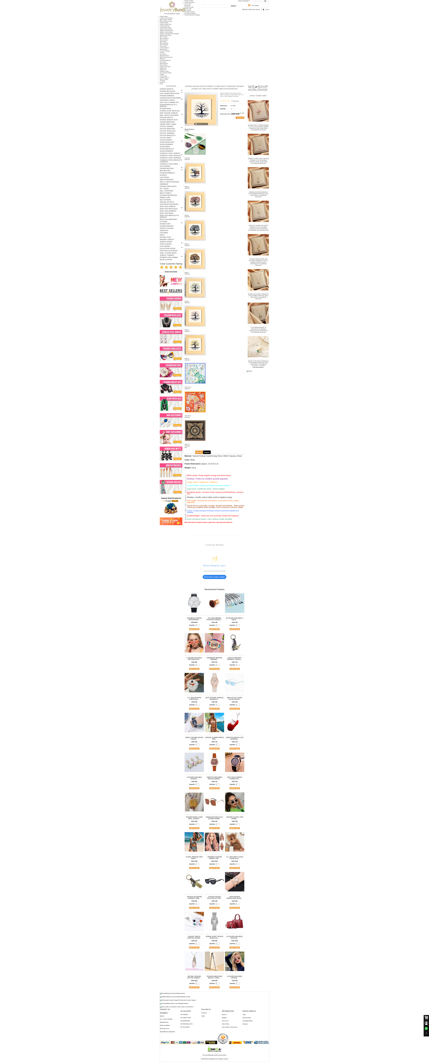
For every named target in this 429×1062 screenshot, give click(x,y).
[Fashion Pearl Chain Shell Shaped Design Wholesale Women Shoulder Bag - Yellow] (194, 803)
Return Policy (225, 1024)
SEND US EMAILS (165, 1025)
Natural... (187, 186)
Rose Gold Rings (166, 213)
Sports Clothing (164, 79)
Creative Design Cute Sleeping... (234, 738)
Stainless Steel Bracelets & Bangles (169, 33)
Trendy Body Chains (165, 27)
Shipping (207, 452)
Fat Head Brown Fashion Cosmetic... (214, 619)
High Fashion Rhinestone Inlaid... (235, 897)
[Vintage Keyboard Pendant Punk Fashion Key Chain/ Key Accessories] (194, 883)
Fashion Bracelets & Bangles (192, 15)
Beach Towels (163, 65)
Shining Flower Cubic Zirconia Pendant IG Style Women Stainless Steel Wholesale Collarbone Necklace (258, 161)
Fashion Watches (164, 47)
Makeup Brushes (164, 55)
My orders (184, 1014)
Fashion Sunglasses (165, 60)
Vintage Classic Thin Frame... (234, 817)
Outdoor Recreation (165, 66)
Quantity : (223, 109)
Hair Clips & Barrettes (190, 13)
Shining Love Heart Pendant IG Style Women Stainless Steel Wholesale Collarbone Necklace (258, 296)
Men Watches (163, 49)
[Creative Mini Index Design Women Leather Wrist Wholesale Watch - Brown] (214, 763)
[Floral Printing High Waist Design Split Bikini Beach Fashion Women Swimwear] (194, 843)
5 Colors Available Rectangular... (194, 658)
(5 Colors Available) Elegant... (234, 937)
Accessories (163, 46)
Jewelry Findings (167, 255)
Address (162, 1016)
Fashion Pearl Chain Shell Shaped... (194, 817)
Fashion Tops (163, 76)
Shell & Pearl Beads (168, 253)
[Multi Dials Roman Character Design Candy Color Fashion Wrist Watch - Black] (234, 763)
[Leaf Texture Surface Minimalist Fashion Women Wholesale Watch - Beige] (214, 683)
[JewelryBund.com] (172, 12)
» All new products (257, 367)
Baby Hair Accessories (166, 21)
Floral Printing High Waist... (194, 857)
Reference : (224, 106)
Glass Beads (165, 246)
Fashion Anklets (164, 22)
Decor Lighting (166, 260)
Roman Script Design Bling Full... (214, 937)
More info (199, 452)
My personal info (187, 1024)
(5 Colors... (188, 158)
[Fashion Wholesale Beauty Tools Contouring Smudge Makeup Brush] (214, 962)
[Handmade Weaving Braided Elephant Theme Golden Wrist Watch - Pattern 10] (214, 644)
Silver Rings (163, 41)
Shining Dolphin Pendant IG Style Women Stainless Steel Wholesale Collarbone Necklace (258, 194)
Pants (161, 83)
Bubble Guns (163, 68)
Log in (267, 9)
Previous (187, 130)
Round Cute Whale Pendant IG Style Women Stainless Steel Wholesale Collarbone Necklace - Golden (258, 363)
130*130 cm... (188, 387)
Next (186, 447)
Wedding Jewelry (167, 239)
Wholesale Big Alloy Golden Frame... (214, 817)
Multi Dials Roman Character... (234, 778)
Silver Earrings (164, 40)
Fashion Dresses (164, 77)
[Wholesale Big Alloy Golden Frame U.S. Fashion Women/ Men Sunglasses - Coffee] (214, 803)
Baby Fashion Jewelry (166, 19)
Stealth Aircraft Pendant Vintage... (234, 658)
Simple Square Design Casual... (194, 738)
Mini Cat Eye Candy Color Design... (234, 698)
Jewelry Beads (166, 242)
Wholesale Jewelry (254, 9)
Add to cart (194, 629)
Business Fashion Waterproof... (194, 619)
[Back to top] (426, 1033)
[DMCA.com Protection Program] (214, 1051)
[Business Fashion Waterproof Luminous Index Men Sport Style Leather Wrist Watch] (194, 604)
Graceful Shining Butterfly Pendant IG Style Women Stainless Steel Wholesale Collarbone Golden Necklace (258, 228)
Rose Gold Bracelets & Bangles (169, 216)
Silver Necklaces (164, 38)
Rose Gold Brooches (168, 219)
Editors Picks (165, 237)
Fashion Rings (164, 16)
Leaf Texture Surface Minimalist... (214, 698)
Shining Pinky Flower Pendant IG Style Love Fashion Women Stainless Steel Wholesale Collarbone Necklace (258, 128)
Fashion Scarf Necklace (166, 18)
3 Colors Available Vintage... (194, 778)
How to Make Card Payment (229, 1027)
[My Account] (426, 1023)
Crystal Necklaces (168, 131)
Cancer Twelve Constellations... (194, 937)
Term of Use (225, 1020)
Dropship (245, 1024)
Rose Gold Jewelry (168, 206)
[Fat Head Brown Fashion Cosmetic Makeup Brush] (214, 604)
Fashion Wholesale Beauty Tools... (214, 977)
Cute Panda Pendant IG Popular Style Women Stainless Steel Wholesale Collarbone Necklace (258, 330)
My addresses (185, 1020)
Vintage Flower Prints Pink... (214, 738)
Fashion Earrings (189, 7)
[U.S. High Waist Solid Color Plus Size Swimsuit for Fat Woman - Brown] (234, 843)
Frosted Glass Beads (169, 251)
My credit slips (186, 1017)
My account (186, 1011)
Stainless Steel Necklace (166, 30)
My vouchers (185, 1027)
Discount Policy (247, 1017)
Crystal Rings (165, 138)
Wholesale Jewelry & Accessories (217, 1055)
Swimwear (162, 58)
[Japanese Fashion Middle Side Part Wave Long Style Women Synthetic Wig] (214, 843)
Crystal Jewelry (167, 126)
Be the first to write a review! (214, 577)
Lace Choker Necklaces (169, 93)
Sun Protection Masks (166, 73)
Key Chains (163, 62)
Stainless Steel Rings (165, 35)
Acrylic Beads (165, 244)
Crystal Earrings (167, 133)
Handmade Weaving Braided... (214, 658)
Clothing (162, 74)
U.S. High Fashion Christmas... (194, 698)
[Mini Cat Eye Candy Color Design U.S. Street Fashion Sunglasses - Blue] (234, 683)
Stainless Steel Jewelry (166, 29)
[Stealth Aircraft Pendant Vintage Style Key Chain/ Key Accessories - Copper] (234, 644)
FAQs (244, 1014)
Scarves (162, 52)
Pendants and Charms (169, 257)
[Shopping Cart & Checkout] (426, 1017)
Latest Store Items (257, 96)
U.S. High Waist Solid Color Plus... (234, 857)
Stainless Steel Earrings (166, 32)
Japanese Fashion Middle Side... (214, 857)
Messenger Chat (164, 1028)
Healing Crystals (164, 71)
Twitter (203, 1016)
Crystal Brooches (167, 129)
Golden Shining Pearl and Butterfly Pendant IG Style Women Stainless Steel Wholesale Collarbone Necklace (258, 262)
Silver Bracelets (164, 43)
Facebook (204, 1013)
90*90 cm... (188, 444)
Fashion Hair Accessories (170, 98)
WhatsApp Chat (164, 1022)
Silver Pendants (164, 44)
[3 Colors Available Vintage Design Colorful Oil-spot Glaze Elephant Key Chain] (194, 763)
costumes (162, 82)
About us (224, 1014)
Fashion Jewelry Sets (165, 24)
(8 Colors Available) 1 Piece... (234, 619)
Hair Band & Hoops (189, 11)
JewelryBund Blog (247, 1020)
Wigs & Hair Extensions (166, 57)
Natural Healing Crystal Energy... (194, 977)
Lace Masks (163, 54)
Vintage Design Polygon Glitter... (214, 897)
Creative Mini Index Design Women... (214, 778)
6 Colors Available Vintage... (234, 977)
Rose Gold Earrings (168, 211)
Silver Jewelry (163, 36)
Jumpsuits (162, 80)
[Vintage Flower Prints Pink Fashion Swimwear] (214, 723)
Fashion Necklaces (189, 2)
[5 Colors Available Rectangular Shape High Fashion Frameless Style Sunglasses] (194, 644)
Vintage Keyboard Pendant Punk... (194, 897)
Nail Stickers (163, 69)
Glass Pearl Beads (167, 248)
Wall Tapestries (164, 63)
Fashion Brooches (165, 26)
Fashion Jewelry (188, 0)
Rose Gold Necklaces (169, 209)
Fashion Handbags (165, 51)
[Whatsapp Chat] (426, 1028)
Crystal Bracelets (168, 135)
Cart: (252, 5)
